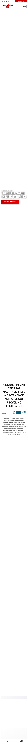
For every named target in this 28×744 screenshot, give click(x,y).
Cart (18, 740)
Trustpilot (3, 413)
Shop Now (11, 675)
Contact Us (21, 1)
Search (7, 741)
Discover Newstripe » (10, 201)
